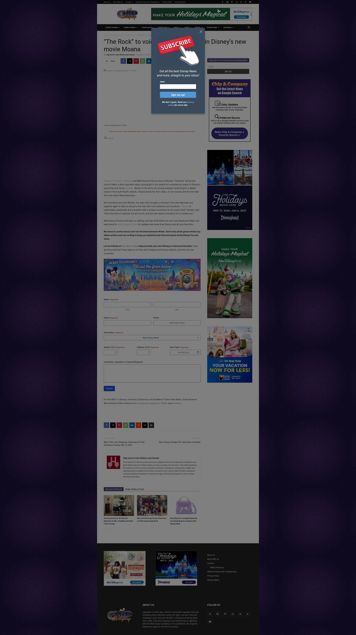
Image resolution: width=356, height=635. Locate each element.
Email (162, 81)
